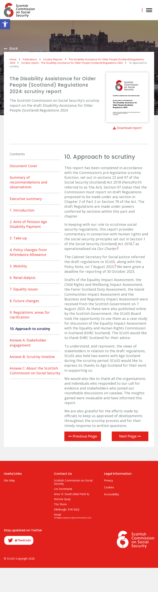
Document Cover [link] (23, 166)
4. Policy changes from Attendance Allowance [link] (28, 252)
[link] (5, 24)
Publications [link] (30, 59)
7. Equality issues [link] (24, 289)
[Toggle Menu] (149, 10)
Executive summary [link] (26, 198)
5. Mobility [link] (18, 266)
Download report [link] (129, 128)
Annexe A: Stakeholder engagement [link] (28, 342)
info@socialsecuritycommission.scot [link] (72, 517)
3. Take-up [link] (18, 238)
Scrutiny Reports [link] (52, 59)
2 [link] (117, 247)
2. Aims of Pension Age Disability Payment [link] (28, 224)
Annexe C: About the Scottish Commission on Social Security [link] (35, 370)
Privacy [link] (108, 480)
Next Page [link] (128, 436)
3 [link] (115, 265)
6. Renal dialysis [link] (22, 277)
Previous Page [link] (84, 436)
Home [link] (13, 59)
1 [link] (133, 243)
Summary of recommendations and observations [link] (28, 182)
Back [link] (14, 49)
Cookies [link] (109, 487)
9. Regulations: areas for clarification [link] (30, 314)
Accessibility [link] (111, 494)
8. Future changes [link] (24, 300)
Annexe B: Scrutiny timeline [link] (32, 356)
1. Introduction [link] (22, 210)
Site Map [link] (9, 480)
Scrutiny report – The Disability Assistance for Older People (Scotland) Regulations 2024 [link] (72, 62)
